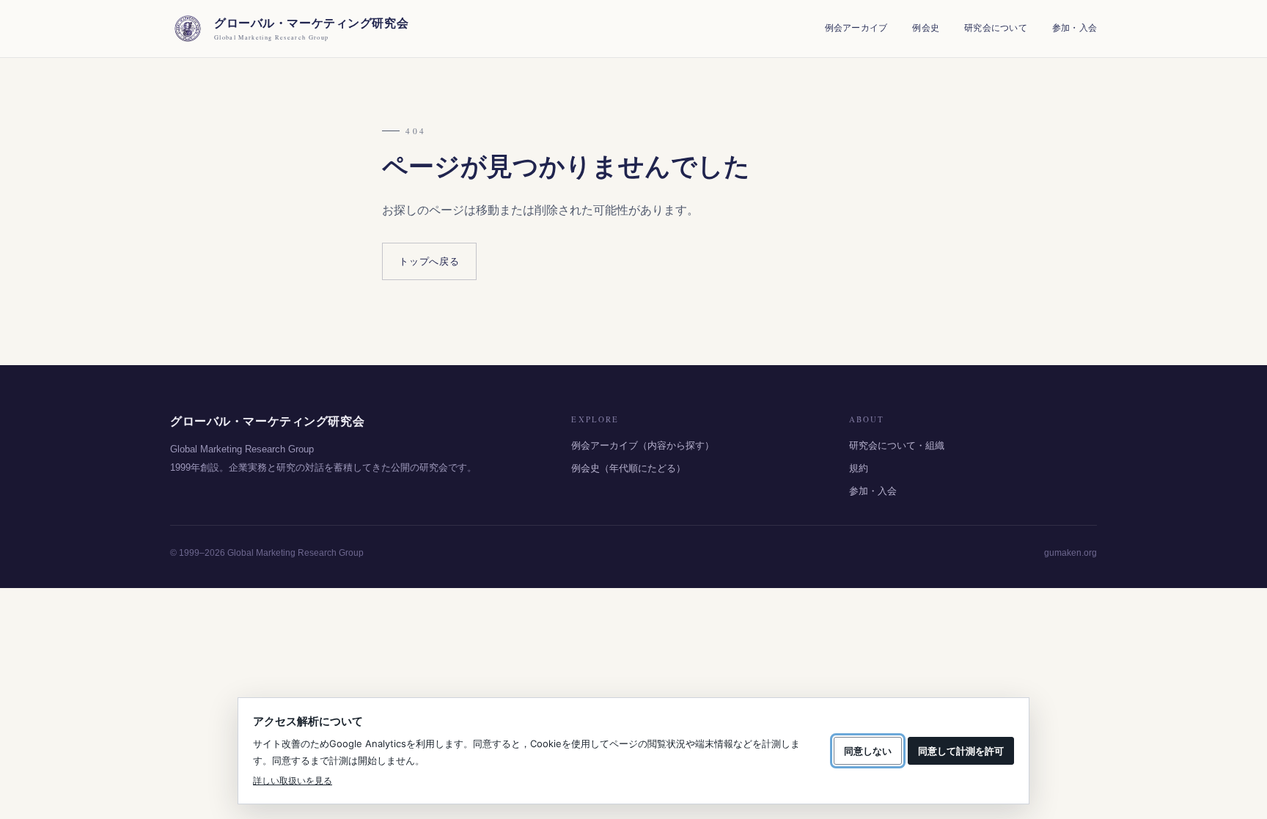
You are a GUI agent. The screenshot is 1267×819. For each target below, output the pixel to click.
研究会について (995, 28)
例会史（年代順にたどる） (628, 468)
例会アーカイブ (856, 28)
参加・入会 (1074, 28)
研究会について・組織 (896, 445)
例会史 (925, 28)
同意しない (868, 751)
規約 (858, 468)
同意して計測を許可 (961, 751)
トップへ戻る (429, 261)
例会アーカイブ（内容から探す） (642, 445)
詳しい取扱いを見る (292, 780)
